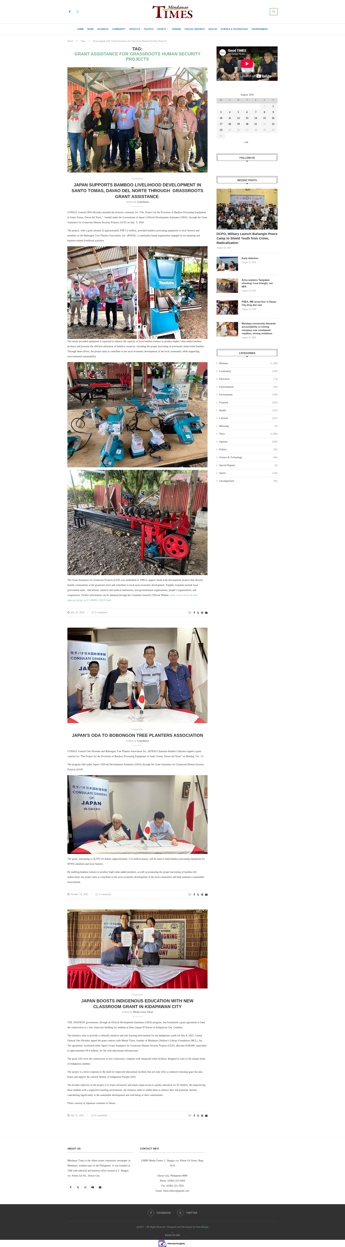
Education (248, 379)
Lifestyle (134, 29)
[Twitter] (77, 11)
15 (264, 118)
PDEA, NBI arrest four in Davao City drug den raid (259, 303)
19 (238, 124)
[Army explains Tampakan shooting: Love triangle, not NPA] (227, 285)
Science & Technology (234, 29)
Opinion (176, 29)
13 (247, 118)
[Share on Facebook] (194, 612)
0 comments (101, 612)
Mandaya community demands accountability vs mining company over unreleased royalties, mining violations (259, 328)
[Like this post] (189, 612)
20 (247, 124)
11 (230, 118)
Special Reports (195, 29)
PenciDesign (202, 1227)
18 (229, 124)
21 (255, 124)
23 (273, 124)
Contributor (143, 202)
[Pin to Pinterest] (202, 612)
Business (103, 29)
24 (221, 130)
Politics (149, 29)
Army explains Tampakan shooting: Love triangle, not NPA (257, 283)
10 (221, 118)
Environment (260, 29)
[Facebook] (69, 11)
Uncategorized (248, 481)
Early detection (250, 258)
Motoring (248, 426)
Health (212, 29)
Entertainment (248, 387)
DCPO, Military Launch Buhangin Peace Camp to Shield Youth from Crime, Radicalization (247, 238)
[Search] (274, 11)
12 (238, 118)
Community (118, 29)
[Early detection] (227, 264)
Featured (248, 402)
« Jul (245, 142)
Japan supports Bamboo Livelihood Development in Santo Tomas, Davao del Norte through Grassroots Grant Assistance (137, 190)
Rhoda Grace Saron (143, 1012)
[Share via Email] (206, 612)
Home (80, 29)
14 (255, 118)
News (90, 29)
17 (221, 124)
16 (273, 118)
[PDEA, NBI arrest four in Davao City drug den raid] (227, 307)
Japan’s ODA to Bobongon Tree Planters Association (137, 735)
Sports (161, 29)
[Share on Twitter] (198, 612)
